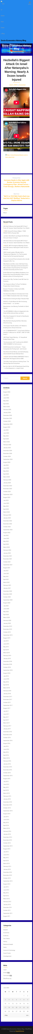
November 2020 (7, 594)
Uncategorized (7, 956)
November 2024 (7, 453)
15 (24, 1003)
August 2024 (6, 462)
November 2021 (7, 559)
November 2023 (7, 488)
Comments (7, 975)
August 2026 (6, 392)
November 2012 (7, 875)
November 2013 (7, 840)
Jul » (27, 1015)
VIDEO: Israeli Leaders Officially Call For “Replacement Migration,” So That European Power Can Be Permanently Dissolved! (15, 254)
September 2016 (7, 740)
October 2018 (7, 667)
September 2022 (7, 529)
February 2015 (7, 796)
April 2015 (6, 790)
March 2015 (6, 793)
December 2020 (7, 591)
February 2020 (7, 620)
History (5, 941)
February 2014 (7, 831)
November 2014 (7, 805)
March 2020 (6, 617)
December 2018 (7, 661)
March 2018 (6, 688)
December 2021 (7, 556)
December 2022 (7, 521)
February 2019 (7, 655)
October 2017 (7, 702)
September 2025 (7, 424)
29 (24, 1011)
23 (27, 1007)
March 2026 (6, 406)
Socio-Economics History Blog (13, 40)
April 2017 (6, 720)
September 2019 (7, 635)
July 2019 (6, 641)
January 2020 (7, 623)
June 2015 (6, 784)
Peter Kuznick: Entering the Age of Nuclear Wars (16, 298)
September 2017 (7, 705)
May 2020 (6, 611)
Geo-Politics (6, 938)
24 (5, 1011)
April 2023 (6, 509)
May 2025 (6, 436)
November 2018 (7, 664)
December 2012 (7, 872)
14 (20, 1003)
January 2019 (7, 658)
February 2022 (7, 550)
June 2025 (6, 433)
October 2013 (7, 843)
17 (5, 1007)
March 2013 (6, 863)
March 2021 (6, 582)
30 (27, 1011)
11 (9, 1003)
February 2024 (7, 480)
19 (12, 1007)
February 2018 (7, 690)
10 (5, 1003)
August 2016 (6, 743)
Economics (6, 932)
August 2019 (6, 638)
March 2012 (6, 898)
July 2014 (6, 816)
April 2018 (6, 685)
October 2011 (7, 910)
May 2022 (6, 541)
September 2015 (7, 775)
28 (20, 1011)
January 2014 (7, 834)
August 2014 (6, 813)
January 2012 (7, 904)
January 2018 (7, 693)
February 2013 (7, 866)
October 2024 (7, 456)
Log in (5, 969)
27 (16, 1011)
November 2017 (7, 699)
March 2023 (6, 512)
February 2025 (7, 444)
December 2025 (7, 415)
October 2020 (7, 597)
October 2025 (7, 421)
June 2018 (6, 679)
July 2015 (6, 781)
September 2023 (7, 494)
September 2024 (7, 459)
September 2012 (7, 881)
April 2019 (6, 649)
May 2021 (6, 576)
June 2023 (6, 503)
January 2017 (7, 728)
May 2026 (6, 400)
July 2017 (6, 711)
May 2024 (6, 471)
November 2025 (7, 418)
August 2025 (6, 427)
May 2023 (6, 506)
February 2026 (7, 409)
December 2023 (7, 485)
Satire (5, 947)
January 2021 (7, 588)
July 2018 (6, 676)
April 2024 (6, 474)
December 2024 (7, 450)
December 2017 (7, 696)
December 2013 (7, 837)
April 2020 (6, 614)
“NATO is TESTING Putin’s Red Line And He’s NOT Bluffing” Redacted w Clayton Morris (16, 198)
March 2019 (6, 652)
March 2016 (6, 758)
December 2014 (7, 802)
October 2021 (7, 562)
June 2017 (6, 714)
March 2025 (6, 441)
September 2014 (7, 810)
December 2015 (7, 767)
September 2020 (7, 600)
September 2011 (7, 913)
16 (27, 1003)
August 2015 (6, 778)
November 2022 (7, 523)
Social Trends (7, 953)
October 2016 (7, 737)
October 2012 (7, 878)
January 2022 (7, 553)
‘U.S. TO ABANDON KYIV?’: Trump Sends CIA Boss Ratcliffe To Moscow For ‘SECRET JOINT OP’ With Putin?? (16, 332)
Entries (6, 972)
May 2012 (6, 892)
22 (24, 1007)
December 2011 (7, 907)
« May (6, 1015)
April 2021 (6, 579)
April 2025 (6, 439)
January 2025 (7, 447)
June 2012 (6, 890)
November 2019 (7, 629)
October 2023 (7, 491)
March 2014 (6, 828)
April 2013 (6, 860)
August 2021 (6, 567)
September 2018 (7, 670)
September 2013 (7, 846)
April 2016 (6, 755)
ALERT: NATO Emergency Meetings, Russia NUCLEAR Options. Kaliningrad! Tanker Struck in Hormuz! (16, 247)
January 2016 (7, 764)
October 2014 (7, 808)
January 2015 (7, 799)
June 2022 (6, 538)
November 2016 (7, 734)
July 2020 (6, 606)
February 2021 (7, 585)
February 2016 (7, 761)
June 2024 (6, 468)
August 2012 (6, 884)
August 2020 (6, 603)
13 (16, 1003)
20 (16, 1007)
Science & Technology (9, 950)
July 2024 (6, 465)
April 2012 (6, 895)
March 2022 (6, 547)
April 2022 (6, 544)
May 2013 (6, 857)
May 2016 (6, 752)
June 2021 (6, 573)
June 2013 (6, 854)
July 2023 (6, 500)
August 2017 (6, 708)
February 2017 (7, 726)
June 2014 (6, 819)
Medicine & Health (8, 944)
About (5, 212)
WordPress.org (7, 978)
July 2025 (6, 430)
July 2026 (6, 395)
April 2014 (6, 825)
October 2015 (7, 772)
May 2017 (6, 717)
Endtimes (5, 935)
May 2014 (6, 822)
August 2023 (6, 497)
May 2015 (6, 787)
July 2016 (6, 746)
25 (9, 1011)
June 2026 (6, 398)
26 (12, 1011)
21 (20, 1007)
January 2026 (7, 412)
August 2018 (6, 673)
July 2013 (6, 851)
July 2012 (6, 887)
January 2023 (7, 518)
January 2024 (7, 482)
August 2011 (6, 916)
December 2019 (7, 626)
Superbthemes (19, 1031)
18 (9, 1007)
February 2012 (7, 901)
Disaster (5, 929)
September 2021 (7, 564)
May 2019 (6, 646)
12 (12, 1003)
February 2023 (7, 515)
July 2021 (6, 570)
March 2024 (6, 477)
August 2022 (6, 532)
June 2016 (6, 749)
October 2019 (7, 632)
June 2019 (6, 644)
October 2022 (7, 526)
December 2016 (7, 731)
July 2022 (6, 535)
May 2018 (6, 682)
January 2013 (7, 869)
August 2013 (6, 849)
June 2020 (6, 608)
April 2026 (6, 403)
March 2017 (6, 723)
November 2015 (7, 770)
